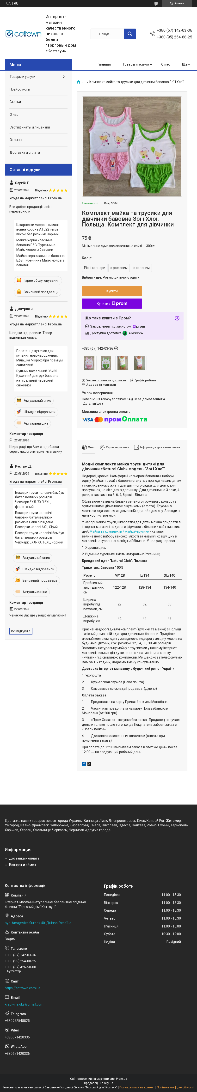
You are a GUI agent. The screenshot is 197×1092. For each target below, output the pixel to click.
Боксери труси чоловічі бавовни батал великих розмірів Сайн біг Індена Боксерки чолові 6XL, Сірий (36, 520)
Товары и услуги (136, 64)
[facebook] (84, 764)
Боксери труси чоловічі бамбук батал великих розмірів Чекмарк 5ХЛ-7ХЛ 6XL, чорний (39, 537)
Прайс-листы (20, 89)
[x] (89, 764)
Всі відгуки (19, 631)
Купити (112, 291)
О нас (165, 64)
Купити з (104, 303)
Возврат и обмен (22, 865)
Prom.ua (121, 1078)
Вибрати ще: (110, 277)
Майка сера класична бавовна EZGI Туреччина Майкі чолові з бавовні (40, 260)
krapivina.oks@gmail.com (24, 1004)
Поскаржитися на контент (137, 1087)
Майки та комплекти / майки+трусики (120, 531)
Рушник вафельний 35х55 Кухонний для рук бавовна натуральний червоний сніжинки (37, 378)
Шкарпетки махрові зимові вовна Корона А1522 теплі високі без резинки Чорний (37, 229)
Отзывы (16, 140)
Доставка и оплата (25, 152)
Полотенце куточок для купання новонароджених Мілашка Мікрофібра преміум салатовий (39, 358)
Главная (104, 64)
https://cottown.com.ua (22, 988)
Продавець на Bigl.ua (98, 1083)
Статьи (15, 102)
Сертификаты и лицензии (30, 127)
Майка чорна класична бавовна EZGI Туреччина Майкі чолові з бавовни (35, 244)
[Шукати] (130, 34)
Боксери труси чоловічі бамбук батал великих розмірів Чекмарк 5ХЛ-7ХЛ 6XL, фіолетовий (39, 500)
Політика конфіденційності (175, 1087)
